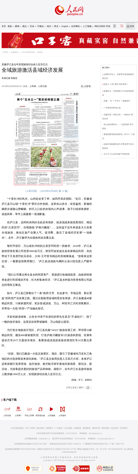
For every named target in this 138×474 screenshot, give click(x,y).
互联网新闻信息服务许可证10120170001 (30, 444)
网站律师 (105, 428)
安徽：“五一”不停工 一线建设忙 (117, 101)
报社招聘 (40, 428)
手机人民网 (29, 416)
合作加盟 (68, 428)
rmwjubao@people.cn (105, 439)
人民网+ (18, 416)
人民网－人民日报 (38, 86)
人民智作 (62, 416)
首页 (4, 26)
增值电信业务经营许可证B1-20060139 (65, 444)
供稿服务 (77, 428)
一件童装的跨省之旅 (112, 108)
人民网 (5, 52)
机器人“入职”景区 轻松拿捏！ (116, 84)
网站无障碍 (100, 26)
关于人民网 (30, 428)
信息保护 (114, 428)
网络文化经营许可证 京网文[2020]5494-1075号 (56, 449)
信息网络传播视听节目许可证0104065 (20, 449)
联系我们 (124, 428)
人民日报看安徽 (27, 52)
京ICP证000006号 (115, 449)
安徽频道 (14, 52)
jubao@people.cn (95, 433)
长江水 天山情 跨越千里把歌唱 (117, 154)
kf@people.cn (44, 439)
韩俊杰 (40, 52)
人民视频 (51, 416)
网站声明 (96, 428)
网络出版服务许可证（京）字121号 (92, 449)
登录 (132, 26)
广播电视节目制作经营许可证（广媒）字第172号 (103, 444)
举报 (108, 26)
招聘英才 (49, 428)
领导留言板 (40, 416)
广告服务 (59, 428)
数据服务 (87, 428)
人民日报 (7, 416)
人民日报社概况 (17, 428)
